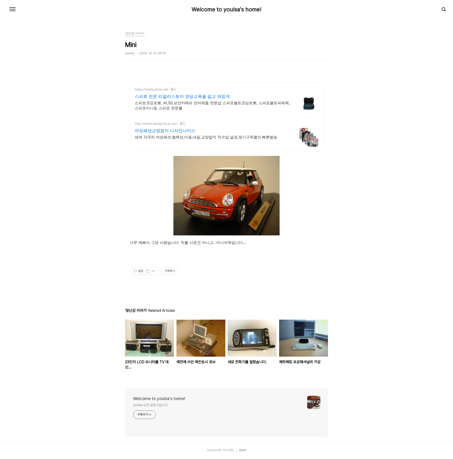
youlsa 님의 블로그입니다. (150, 405)
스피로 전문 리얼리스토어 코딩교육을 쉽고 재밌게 (182, 96)
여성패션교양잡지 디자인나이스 (165, 130)
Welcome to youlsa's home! (226, 9)
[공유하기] (148, 271)
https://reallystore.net (151, 89)
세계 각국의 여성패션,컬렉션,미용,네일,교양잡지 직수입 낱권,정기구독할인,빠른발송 (206, 137)
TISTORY (228, 450)
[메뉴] (12, 9)
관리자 (242, 450)
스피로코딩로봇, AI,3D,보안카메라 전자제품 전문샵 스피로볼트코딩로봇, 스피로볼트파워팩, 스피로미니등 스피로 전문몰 (212, 105)
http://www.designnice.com (156, 123)
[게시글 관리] (153, 271)
